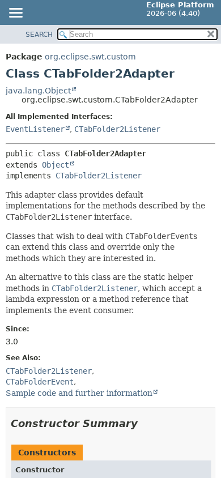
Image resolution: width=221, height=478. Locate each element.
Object (55, 164)
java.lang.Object (38, 90)
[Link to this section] (145, 423)
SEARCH (39, 35)
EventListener (35, 129)
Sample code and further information (79, 393)
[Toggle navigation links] (15, 14)
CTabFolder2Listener (117, 129)
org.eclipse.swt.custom (90, 56)
